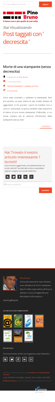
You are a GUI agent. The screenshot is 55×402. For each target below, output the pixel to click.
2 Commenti (12, 91)
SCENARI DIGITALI (31, 86)
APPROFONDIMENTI (15, 86)
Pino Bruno (23, 77)
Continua (46, 126)
